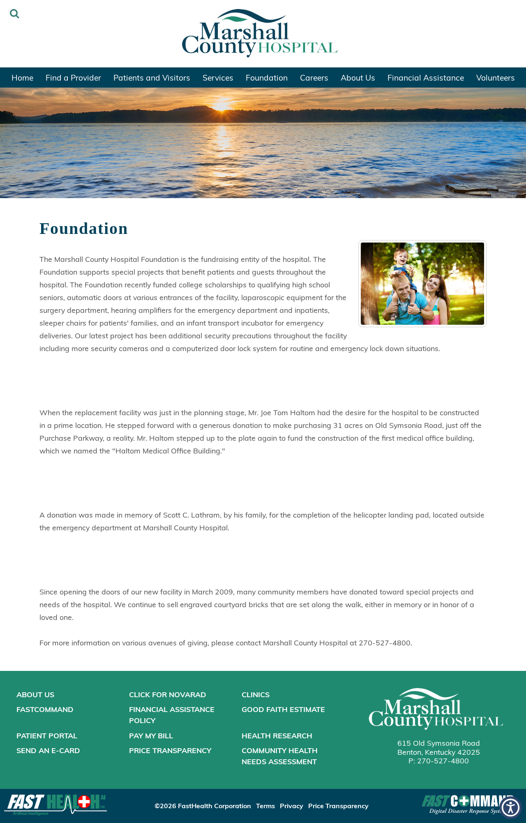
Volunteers (495, 77)
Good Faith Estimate (283, 709)
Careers (314, 77)
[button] (510, 807)
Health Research (277, 735)
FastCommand (45, 709)
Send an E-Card (48, 750)
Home (22, 77)
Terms (265, 805)
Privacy (291, 805)
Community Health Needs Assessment (280, 755)
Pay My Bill (151, 735)
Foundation (267, 77)
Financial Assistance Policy (172, 714)
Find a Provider (73, 77)
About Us (358, 77)
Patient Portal (46, 735)
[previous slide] (18, 145)
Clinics (256, 694)
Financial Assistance (426, 77)
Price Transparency (170, 750)
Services (218, 77)
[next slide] (507, 145)
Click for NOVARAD (167, 694)
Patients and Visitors (151, 77)
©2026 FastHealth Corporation (203, 805)
